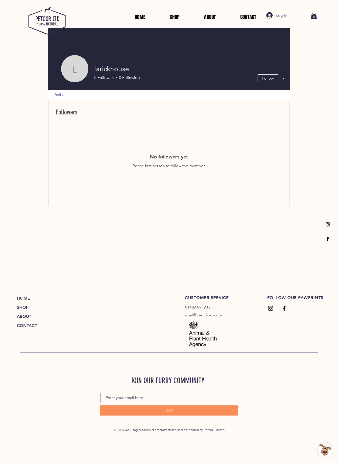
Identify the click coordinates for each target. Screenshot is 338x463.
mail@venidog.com (203, 315)
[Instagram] (328, 224)
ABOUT (24, 316)
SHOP (22, 307)
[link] (314, 15)
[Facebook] (328, 239)
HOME (23, 298)
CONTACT (27, 325)
